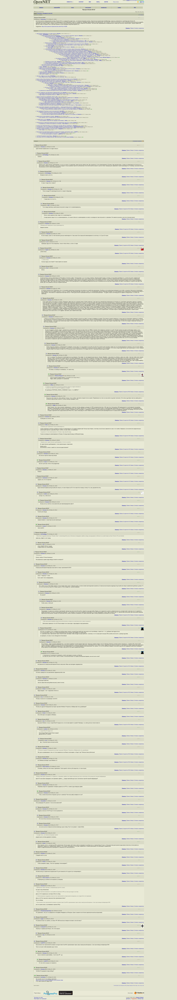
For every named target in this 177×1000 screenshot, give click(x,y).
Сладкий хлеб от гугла (41, 119)
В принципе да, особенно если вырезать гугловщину (50, 123)
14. (40, 179)
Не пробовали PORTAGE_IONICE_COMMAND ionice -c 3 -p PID (69, 58)
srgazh (52, 46)
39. (35, 831)
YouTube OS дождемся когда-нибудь (44, 136)
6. (36, 468)
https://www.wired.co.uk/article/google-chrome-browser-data (49, 980)
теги (117, 1)
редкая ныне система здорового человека (45, 116)
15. (42, 187)
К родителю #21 (126, 614)
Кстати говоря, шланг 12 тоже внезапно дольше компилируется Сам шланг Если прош (66, 43)
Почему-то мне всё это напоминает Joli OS (46, 96)
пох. (56, 96)
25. (39, 248)
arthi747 (76, 131)
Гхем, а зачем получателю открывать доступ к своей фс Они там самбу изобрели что (60, 109)
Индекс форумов (130, 985)
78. (48, 366)
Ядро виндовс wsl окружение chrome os (47, 94)
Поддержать (134, 998)
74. (43, 211)
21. (39, 591)
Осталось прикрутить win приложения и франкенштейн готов (49, 92)
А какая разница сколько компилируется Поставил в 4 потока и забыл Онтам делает (62, 49)
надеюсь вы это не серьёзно (45, 67)
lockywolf (60, 128)
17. (37, 572)
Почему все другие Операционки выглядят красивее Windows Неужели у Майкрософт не (55, 97)
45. (37, 841)
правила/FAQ (57, 7)
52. (35, 884)
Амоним (79, 82)
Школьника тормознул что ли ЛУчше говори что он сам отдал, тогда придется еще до (68, 86)
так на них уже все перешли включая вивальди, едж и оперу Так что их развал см (59, 114)
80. (35, 925)
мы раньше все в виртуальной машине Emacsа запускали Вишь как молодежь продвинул (58, 90)
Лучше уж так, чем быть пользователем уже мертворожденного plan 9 (59, 70)
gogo (75, 127)
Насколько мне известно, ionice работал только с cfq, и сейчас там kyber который (76, 59)
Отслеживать (141, 14)
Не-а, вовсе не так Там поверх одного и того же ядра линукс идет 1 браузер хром (59, 82)
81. (37, 764)
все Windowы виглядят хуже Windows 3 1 (48, 103)
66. (42, 617)
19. (38, 582)
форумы (41, 7)
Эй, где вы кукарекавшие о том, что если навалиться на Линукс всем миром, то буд (57, 102)
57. (35, 909)
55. (44, 326)
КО (85, 40)
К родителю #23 (126, 692)
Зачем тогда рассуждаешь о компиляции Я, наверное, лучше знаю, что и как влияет (77, 54)
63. (38, 815)
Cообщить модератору (139, 28)
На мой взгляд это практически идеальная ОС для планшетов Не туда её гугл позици (55, 122)
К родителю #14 (126, 208)
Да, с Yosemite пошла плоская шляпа (53, 101)
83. (37, 933)
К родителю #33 (126, 724)
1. (34, 145)
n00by (84, 58)
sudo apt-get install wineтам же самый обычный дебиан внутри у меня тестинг (55, 93)
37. (37, 807)
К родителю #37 (126, 828)
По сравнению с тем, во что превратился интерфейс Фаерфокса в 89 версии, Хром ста (55, 126)
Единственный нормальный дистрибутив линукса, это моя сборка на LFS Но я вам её (57, 68)
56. (45, 343)
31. (40, 286)
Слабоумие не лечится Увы (51, 61)
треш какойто (42, 73)
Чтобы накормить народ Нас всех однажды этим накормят (51, 120)
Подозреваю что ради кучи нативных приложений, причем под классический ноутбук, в (66, 85)
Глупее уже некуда (43, 71)
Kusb (58, 94)
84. (39, 738)
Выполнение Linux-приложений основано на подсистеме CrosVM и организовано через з (55, 131)
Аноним (58, 33)
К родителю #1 (126, 473)
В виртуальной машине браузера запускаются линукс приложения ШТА (52, 80)
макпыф (54, 67)
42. (37, 677)
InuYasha (71, 137)
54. (39, 415)
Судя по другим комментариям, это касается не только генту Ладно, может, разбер (84, 57)
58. (35, 917)
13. (37, 542)
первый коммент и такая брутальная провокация (49, 72)
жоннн (46, 73)
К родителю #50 (126, 391)
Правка (132, 28)
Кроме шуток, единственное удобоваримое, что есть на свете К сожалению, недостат (60, 35)
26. (40, 599)
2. (34, 532)
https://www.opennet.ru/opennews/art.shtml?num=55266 (54, 26)
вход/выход (103, 7)
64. (37, 516)
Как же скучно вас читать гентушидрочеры (51, 65)
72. (39, 438)
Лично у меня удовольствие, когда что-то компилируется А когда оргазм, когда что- (70, 41)
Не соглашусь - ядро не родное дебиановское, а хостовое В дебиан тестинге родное (65, 88)
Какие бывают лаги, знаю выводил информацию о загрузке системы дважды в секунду (80, 60)
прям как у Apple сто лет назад (43, 76)
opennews (43, 19)
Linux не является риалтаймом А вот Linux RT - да (50, 132)
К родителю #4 (126, 457)
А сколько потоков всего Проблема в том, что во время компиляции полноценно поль (66, 50)
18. (38, 452)
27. (40, 256)
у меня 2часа (47, 46)
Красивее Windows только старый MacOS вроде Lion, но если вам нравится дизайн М (57, 99)
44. (42, 298)
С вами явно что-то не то (58, 39)
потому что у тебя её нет (47, 69)
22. (37, 484)
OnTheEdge (45, 34)
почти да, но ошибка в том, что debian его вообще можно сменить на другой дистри (62, 87)
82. (37, 876)
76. (46, 353)
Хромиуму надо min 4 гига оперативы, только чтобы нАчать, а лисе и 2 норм (64, 44)
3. (34, 551)
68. (38, 823)
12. (35, 564)
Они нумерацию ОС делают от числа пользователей (48, 111)
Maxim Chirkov (140, 997)
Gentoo (41, 34)
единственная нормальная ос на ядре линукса (46, 33)
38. (37, 783)
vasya (62, 65)
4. (36, 153)
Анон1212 (62, 111)
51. (39, 628)
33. (35, 703)
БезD (40, 129)
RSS (135, 7)
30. (39, 274)
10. (39, 171)
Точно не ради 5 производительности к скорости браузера (62, 38)
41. (40, 607)
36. (35, 799)
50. (43, 315)
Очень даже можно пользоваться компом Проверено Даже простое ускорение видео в (68, 51)
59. (40, 266)
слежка (119, 7)
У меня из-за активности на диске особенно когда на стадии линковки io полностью (70, 52)
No (51, 48)
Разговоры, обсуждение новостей (44, 13)
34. (37, 711)
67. (37, 756)
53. (37, 508)
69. (38, 492)
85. (35, 941)
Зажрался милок (48, 42)
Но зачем (47, 83)
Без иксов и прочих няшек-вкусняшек (50, 64)
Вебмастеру (141, 998)
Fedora (40, 66)
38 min (49, 48)
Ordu (83, 62)
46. (37, 687)
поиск (72, 7)
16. (43, 195)
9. (37, 161)
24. (40, 232)
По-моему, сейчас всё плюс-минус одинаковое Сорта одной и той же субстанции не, (57, 104)
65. (37, 660)
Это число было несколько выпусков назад (51, 113)
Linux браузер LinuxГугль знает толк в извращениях (50, 81)
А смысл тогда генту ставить (54, 37)
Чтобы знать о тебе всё (53, 84)
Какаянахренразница (78, 126)
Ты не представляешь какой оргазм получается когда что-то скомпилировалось (67, 40)
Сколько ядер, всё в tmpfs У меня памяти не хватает (59, 47)
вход (131, 0)
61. (42, 203)
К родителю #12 (126, 666)
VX (65, 77)
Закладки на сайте (38, 997)
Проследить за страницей (40, 998)
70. (40, 640)
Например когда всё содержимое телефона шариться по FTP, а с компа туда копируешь (58, 108)
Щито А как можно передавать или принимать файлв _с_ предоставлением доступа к (55, 107)
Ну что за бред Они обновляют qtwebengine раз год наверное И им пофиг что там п (79, 55)
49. (35, 867)
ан (81, 44)
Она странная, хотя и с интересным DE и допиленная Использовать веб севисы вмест (57, 117)
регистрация (134, 0)
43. (35, 851)
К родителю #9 (126, 229)
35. (35, 772)
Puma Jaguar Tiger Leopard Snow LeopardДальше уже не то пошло (56, 100)
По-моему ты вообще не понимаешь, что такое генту (75, 56)
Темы (134, 985)
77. (38, 727)
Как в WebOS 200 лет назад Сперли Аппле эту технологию (52, 77)
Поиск (114, 1)
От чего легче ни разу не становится (50, 133)
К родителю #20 (126, 245)
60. (39, 423)
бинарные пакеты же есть (50, 36)
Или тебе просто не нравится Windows (47, 98)
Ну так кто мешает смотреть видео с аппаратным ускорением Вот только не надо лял (74, 53)
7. (36, 476)
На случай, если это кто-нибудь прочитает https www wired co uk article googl (53, 137)
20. (39, 221)
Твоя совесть (78, 104)
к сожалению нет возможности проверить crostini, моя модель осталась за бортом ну (68, 89)
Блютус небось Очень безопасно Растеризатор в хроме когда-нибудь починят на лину (55, 79)
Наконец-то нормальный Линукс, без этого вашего (47, 128)
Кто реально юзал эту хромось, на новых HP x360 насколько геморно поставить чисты (55, 127)
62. (37, 746)
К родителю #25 (126, 271)
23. (35, 668)
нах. (43, 129)
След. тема (142, 985)
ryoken (72, 100)
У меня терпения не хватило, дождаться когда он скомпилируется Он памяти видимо (63, 62)
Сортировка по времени (137, 141)
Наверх (132, 150)
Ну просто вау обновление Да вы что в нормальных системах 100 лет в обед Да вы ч (55, 125)
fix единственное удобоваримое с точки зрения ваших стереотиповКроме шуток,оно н (63, 63)
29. (35, 695)
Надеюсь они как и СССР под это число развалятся (50, 112)
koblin (54, 69)
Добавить (128, 998)
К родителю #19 (126, 637)
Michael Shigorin (106, 57)
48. (37, 859)
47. (37, 719)
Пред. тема (137, 985)
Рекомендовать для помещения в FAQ (120, 985)
